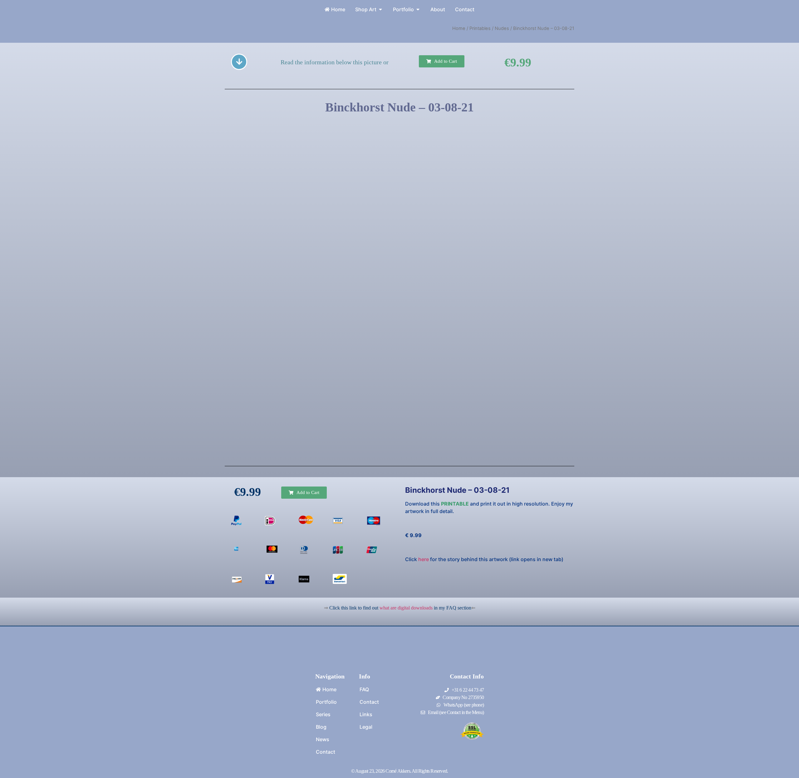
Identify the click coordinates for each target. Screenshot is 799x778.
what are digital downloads (406, 607)
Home (458, 28)
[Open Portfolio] (417, 9)
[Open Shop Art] (380, 9)
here (423, 559)
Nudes (502, 28)
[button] (441, 61)
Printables (480, 28)
